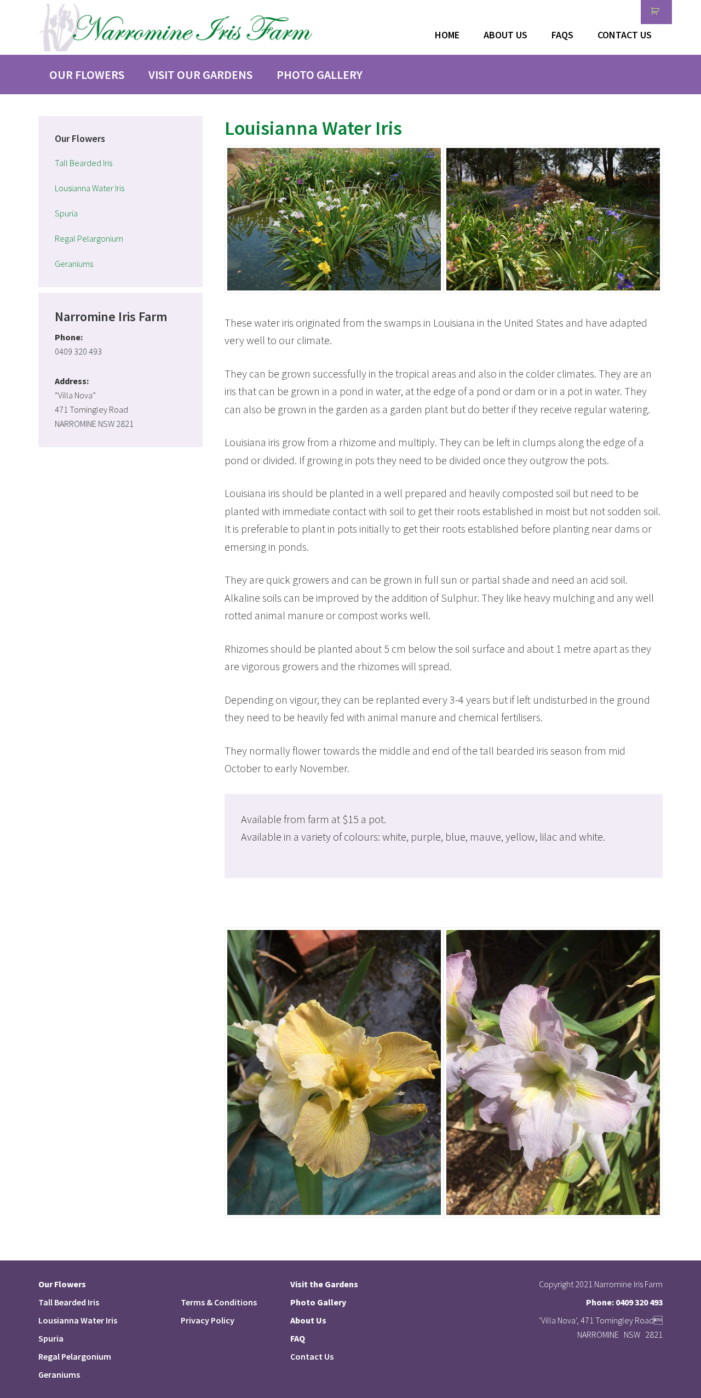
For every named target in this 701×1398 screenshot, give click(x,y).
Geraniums (74, 263)
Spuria (66, 213)
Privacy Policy (207, 1320)
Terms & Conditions (219, 1302)
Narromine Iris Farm (175, 27)
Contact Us (312, 1356)
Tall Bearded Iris (83, 162)
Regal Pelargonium (89, 238)
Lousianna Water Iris (89, 187)
